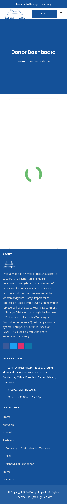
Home (21, 61)
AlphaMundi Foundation (20, 464)
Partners (8, 440)
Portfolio (8, 432)
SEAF (9, 456)
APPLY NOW (41, 15)
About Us (8, 424)
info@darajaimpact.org (37, 4)
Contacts (8, 479)
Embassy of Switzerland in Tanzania (28, 448)
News (6, 471)
